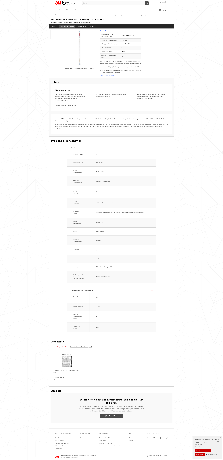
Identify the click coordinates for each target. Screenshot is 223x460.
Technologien (58, 448)
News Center (83, 437)
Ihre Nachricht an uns (113, 416)
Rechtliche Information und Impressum (69, 455)
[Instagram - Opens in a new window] (167, 438)
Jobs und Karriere (59, 440)
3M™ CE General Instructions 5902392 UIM (66, 371)
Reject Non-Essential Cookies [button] (202, 450)
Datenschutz (82, 455)
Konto (164, 10)
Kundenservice (133, 437)
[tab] (59, 347)
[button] (211, 454)
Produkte (58, 10)
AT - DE (162, 2)
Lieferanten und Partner (60, 445)
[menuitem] (53, 26)
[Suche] (147, 3)
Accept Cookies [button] (199, 454)
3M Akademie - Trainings (105, 443)
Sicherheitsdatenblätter (105, 437)
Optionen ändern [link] (104, 31)
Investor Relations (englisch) (62, 443)
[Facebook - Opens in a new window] (160, 438)
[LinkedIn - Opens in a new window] (148, 438)
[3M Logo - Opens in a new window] (65, 3)
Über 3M (57, 437)
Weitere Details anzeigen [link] (107, 75)
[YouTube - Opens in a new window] (154, 438)
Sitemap (131, 440)
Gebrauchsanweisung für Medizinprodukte (109, 445)
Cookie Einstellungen (91, 455)
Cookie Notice (199, 447)
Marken (75, 10)
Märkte (67, 10)
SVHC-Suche (102, 440)
